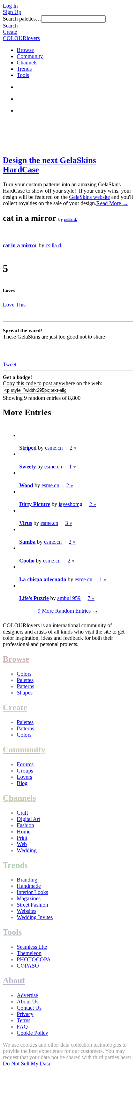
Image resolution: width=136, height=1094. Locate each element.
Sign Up (12, 12)
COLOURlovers (21, 38)
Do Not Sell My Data (26, 1063)
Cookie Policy (32, 1033)
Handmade (29, 886)
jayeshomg (70, 504)
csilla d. (70, 219)
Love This (14, 305)
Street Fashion (32, 905)
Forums (25, 764)
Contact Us (29, 1008)
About (14, 980)
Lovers (24, 777)
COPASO (28, 966)
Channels (27, 62)
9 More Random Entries (68, 611)
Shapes (24, 693)
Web (22, 844)
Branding (27, 880)
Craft (22, 813)
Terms (23, 1020)
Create (10, 32)
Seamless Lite (32, 947)
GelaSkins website (89, 197)
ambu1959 (69, 598)
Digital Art (28, 819)
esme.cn (54, 448)
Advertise (27, 995)
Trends (24, 69)
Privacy (25, 1014)
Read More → (112, 203)
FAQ (22, 1027)
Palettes (25, 680)
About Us (27, 1001)
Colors (24, 674)
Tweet (9, 364)
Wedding (27, 850)
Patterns (25, 686)
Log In (10, 6)
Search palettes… (22, 19)
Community (30, 56)
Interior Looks (32, 892)
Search (10, 26)
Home (23, 832)
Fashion (25, 825)
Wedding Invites (35, 917)
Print (22, 838)
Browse (25, 50)
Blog (22, 783)
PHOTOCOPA (34, 959)
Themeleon (29, 953)
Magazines (28, 898)
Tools (23, 75)
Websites (26, 911)
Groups (25, 771)
